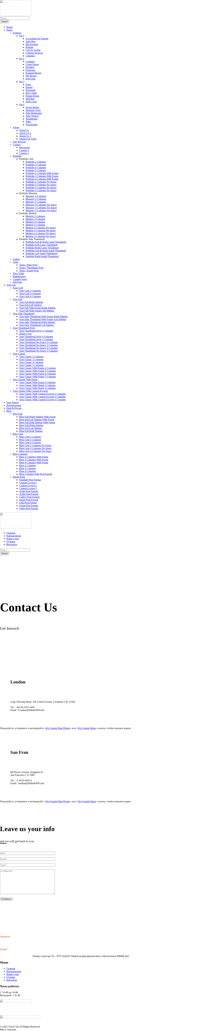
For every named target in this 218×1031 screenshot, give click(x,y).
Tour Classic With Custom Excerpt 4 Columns (42, 399)
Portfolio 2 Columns (36, 161)
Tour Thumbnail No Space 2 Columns (38, 342)
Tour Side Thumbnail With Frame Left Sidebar (42, 319)
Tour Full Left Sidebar (30, 305)
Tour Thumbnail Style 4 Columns (36, 336)
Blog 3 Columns (27, 468)
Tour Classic (19, 353)
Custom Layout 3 (28, 488)
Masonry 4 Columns (36, 196)
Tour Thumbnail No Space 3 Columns (38, 345)
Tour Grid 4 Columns (30, 296)
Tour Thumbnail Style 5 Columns (36, 339)
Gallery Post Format (29, 497)
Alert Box (31, 41)
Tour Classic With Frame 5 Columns (37, 376)
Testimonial (31, 118)
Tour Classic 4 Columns (31, 362)
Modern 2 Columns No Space (41, 227)
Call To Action (33, 50)
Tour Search (12, 402)
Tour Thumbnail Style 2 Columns (36, 330)
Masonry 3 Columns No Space (41, 207)
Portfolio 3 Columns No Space (41, 184)
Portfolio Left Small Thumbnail (41, 253)
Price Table (31, 93)
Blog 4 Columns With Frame (33, 462)
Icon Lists (30, 78)
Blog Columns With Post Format (35, 474)
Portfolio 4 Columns (36, 167)
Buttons (29, 47)
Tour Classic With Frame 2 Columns (37, 368)
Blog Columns (20, 454)
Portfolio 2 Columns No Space (41, 181)
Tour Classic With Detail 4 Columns (37, 388)
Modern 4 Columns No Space (41, 233)
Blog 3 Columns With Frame (33, 459)
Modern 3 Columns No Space (41, 230)
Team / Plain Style (28, 265)
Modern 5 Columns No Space (41, 236)
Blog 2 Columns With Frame (33, 456)
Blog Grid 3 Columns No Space (35, 448)
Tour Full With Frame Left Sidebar (36, 310)
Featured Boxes (33, 73)
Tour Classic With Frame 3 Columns (37, 371)
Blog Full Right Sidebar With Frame (37, 416)
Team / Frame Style (29, 270)
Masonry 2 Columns (36, 202)
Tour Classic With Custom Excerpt (30, 391)
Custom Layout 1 (28, 482)
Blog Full (17, 414)
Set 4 (21, 104)
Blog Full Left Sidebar (30, 428)
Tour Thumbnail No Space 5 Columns (38, 351)
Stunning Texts (33, 110)
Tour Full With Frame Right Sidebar (37, 308)
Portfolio (17, 156)
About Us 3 (25, 136)
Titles (28, 121)
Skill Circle (31, 101)
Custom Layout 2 (28, 485)
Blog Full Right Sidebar (31, 425)
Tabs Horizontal (34, 113)
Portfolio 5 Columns (36, 170)
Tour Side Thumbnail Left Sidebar (36, 325)
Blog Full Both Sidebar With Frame (37, 422)
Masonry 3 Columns (36, 199)
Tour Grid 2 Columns (30, 290)
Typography (32, 124)
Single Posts (19, 477)
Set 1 (21, 35)
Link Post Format (28, 502)
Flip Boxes (31, 75)
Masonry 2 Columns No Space (41, 210)
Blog (8, 411)
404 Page (17, 282)
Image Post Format (28, 499)
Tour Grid (18, 287)
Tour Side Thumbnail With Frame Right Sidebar (43, 316)
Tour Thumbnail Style (24, 328)
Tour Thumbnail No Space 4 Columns (38, 348)
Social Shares (32, 107)
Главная (10, 533)
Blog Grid (18, 434)
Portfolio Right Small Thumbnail (42, 256)
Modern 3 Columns (35, 219)
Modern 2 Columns (35, 216)
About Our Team (27, 139)
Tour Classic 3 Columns (31, 359)
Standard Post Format (30, 479)
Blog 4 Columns (27, 471)
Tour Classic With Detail (25, 379)
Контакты (24, 147)
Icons (28, 84)
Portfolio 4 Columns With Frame (42, 179)
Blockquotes (32, 44)
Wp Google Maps (87, 728)
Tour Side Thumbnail (23, 313)
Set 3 (21, 81)
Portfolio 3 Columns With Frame (42, 176)
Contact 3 (24, 153)
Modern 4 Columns (35, 222)
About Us (24, 130)
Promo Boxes (32, 96)
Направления (13, 405)
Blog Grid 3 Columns (30, 439)
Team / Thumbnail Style (31, 267)
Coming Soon (20, 279)
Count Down (32, 64)
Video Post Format (28, 508)
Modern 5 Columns (35, 224)
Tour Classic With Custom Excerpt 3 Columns (42, 396)
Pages (9, 30)
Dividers (30, 67)
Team (15, 262)
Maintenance (19, 276)
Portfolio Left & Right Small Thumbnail (46, 250)
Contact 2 (24, 150)
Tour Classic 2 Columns (31, 356)
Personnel (30, 90)
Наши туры (25, 333)
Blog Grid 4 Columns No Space (35, 451)
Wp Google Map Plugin (57, 728)
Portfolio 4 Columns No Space (41, 187)
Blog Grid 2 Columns (30, 436)
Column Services (34, 53)
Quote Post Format (28, 505)
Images (29, 87)
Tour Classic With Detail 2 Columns (37, 382)
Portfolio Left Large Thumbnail (41, 245)
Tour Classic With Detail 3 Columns (37, 385)
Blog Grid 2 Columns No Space (35, 445)
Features (17, 33)
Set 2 (21, 58)
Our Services (19, 141)
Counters (30, 61)
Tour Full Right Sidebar (31, 302)
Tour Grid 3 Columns (30, 293)
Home (9, 27)
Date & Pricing (14, 408)
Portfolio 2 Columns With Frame (42, 173)
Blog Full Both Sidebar (31, 431)
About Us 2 (25, 133)
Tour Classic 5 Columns (31, 365)
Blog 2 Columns (27, 465)
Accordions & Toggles (37, 38)
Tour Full (17, 299)
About (16, 127)
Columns (30, 55)
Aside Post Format (28, 491)
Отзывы (10, 541)
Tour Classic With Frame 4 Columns (37, 373)
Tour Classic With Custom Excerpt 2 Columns (42, 393)
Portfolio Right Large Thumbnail (42, 247)
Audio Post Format (28, 494)
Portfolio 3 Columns (36, 164)
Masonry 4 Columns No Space (41, 204)
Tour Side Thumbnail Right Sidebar (37, 322)
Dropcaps (30, 70)
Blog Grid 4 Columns (30, 442)
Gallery (16, 259)
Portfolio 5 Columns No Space (41, 190)
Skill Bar (30, 98)
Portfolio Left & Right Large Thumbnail (46, 242)
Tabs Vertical (32, 116)
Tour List (11, 285)
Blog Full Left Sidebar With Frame (36, 419)
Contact (17, 144)
